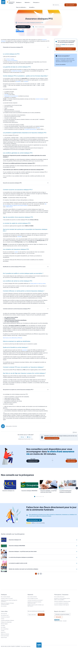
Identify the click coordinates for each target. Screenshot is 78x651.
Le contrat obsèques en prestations (61, 603)
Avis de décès (4, 606)
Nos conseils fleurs (4, 628)
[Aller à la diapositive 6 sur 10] (42, 496)
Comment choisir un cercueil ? (7, 598)
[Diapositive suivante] (77, 488)
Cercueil (6, 94)
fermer (75, 432)
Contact (2, 618)
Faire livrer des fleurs (35, 520)
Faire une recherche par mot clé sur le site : (36, 612)
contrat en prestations (12, 60)
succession (24, 350)
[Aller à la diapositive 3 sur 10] (37, 496)
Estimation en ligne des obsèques (62, 614)
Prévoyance (36, 2)
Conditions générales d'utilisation (7, 620)
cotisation (19, 236)
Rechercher (42, 614)
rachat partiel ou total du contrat (38, 283)
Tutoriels (2, 630)
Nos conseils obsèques (5, 596)
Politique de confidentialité (6, 622)
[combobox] (57, 5)
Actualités (31, 7)
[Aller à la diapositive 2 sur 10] (36, 496)
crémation (26, 81)
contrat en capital (10, 59)
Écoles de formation (5, 635)
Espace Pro (3, 632)
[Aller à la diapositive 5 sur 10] (40, 496)
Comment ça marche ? (5, 616)
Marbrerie (27, 2)
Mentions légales (4, 623)
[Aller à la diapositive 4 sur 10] (39, 496)
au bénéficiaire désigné (16, 71)
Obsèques (18, 2)
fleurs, (38, 127)
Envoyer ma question (61, 64)
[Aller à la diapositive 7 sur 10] (43, 496)
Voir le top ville (4, 613)
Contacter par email (33, 461)
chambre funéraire (40, 99)
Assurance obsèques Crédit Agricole (61, 604)
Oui (23, 437)
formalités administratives (30, 129)
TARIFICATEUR (9, 206)
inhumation (18, 81)
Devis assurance (21, 26)
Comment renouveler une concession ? (35, 600)
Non (29, 437)
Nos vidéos (3, 627)
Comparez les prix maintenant (65, 49)
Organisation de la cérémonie (11, 96)
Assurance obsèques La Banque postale (62, 601)
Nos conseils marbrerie (32, 596)
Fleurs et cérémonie (20, 7)
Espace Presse (4, 637)
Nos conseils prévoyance (59, 596)
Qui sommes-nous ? (5, 615)
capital (16, 251)
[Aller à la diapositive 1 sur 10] (34, 496)
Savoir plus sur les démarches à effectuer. (12, 337)
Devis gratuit (58, 616)
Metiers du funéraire (5, 634)
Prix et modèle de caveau (33, 598)
